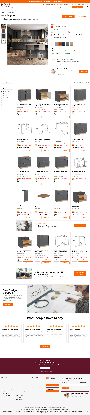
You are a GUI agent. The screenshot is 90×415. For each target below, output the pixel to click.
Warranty (18, 393)
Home (2, 10)
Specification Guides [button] (5, 383)
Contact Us (18, 382)
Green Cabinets (34, 387)
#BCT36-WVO (77, 141)
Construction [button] (45, 7)
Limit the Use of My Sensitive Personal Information (58, 411)
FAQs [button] (68, 7)
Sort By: (73, 82)
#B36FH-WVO (77, 107)
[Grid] (86, 82)
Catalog (2, 382)
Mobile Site (46, 412)
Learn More (7, 304)
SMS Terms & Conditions (19, 399)
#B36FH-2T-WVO (40, 141)
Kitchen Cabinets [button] (22, 7)
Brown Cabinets (34, 385)
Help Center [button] (74, 4)
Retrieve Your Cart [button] (46, 4)
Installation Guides (5, 387)
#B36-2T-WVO (58, 107)
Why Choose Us (19, 387)
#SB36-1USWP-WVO (78, 174)
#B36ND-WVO (58, 141)
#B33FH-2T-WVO (77, 253)
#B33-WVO (58, 208)
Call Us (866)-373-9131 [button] (83, 4)
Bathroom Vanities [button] (35, 7)
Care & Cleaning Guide (6, 393)
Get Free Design (84, 71)
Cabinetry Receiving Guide (7, 389)
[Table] (88, 82)
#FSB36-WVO (40, 174)
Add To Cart (28, 116)
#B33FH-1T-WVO (59, 253)
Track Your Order (19, 380)
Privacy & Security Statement (8, 411)
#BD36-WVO (21, 174)
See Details (59, 64)
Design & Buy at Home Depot (80, 273)
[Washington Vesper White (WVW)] (52, 44)
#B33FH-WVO (40, 253)
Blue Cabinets (34, 383)
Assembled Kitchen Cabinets (10, 10)
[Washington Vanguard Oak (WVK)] (71, 44)
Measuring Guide (4, 385)
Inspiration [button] (61, 7)
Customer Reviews (20, 385)
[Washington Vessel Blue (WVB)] (63, 44)
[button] (87, 7)
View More (45, 346)
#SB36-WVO (58, 174)
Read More (35, 19)
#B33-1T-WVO (77, 208)
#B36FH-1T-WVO (22, 141)
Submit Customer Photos (21, 391)
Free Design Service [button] (77, 7)
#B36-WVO (21, 107)
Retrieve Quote (4, 380)
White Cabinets (34, 380)
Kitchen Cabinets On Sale (36, 389)
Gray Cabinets (34, 382)
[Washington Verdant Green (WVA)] (67, 44)
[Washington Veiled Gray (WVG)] (56, 44)
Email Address (74, 382)
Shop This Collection (68, 16)
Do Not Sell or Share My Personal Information (76, 411)
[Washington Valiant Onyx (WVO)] (60, 44)
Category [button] (3, 88)
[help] (27, 109)
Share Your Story (19, 389)
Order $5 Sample (82, 16)
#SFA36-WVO (21, 208)
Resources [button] (53, 7)
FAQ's (17, 383)
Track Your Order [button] (54, 4)
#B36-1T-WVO (40, 107)
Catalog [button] (61, 4)
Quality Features (4, 391)
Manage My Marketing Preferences (28, 411)
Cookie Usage (17, 411)
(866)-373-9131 (49, 371)
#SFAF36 (39, 208)
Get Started (80, 225)
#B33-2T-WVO (21, 253)
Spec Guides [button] (66, 4)
